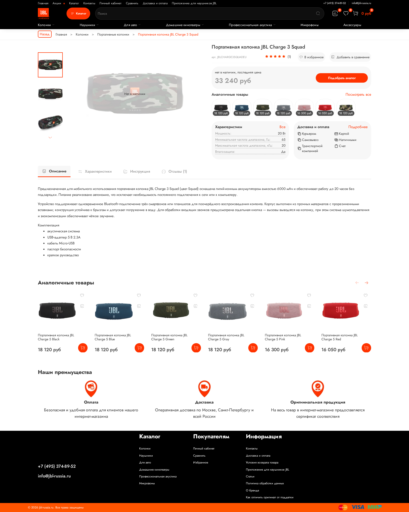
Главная (43, 3)
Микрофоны (309, 24)
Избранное (200, 462)
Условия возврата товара (262, 462)
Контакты (89, 3)
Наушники (87, 24)
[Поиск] (318, 13)
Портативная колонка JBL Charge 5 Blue (113, 336)
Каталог (74, 3)
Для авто (130, 24)
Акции (57, 3)
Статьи (250, 476)
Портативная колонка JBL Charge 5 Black (56, 336)
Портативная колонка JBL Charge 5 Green (169, 336)
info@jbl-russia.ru (361, 3)
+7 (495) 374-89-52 (334, 3)
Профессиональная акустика (250, 24)
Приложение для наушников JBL (194, 3)
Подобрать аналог (342, 78)
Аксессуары (352, 24)
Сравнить (132, 3)
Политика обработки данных (265, 483)
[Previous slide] (74, 94)
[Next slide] (50, 138)
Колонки (44, 24)
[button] (278, 57)
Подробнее (358, 127)
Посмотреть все (358, 94)
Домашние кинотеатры (183, 24)
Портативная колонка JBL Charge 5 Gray (226, 336)
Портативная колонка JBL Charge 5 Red (339, 336)
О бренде (252, 490)
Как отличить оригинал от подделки (269, 497)
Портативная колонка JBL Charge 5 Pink (283, 336)
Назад (45, 34)
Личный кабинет (110, 3)
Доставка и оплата (155, 3)
